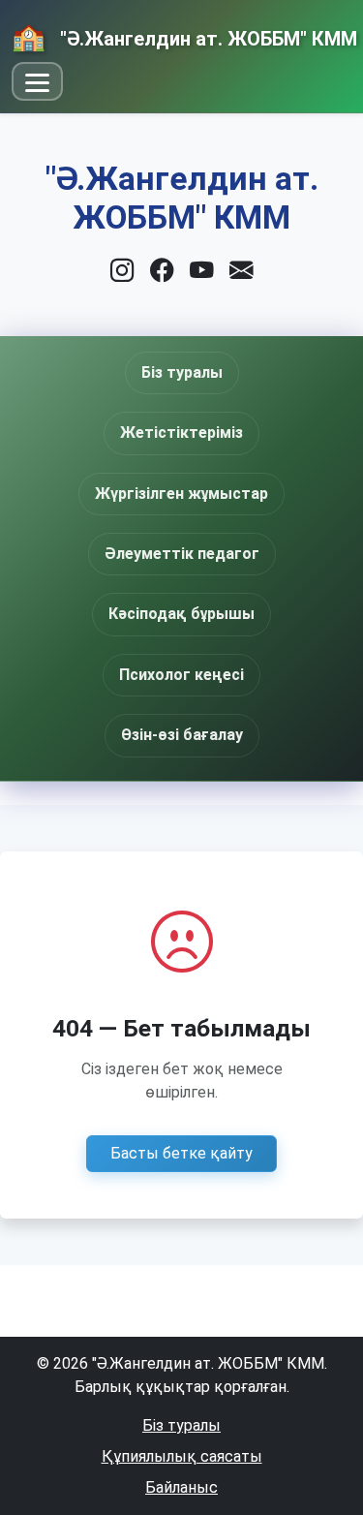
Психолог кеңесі (181, 674)
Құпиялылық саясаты (182, 1456)
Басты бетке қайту (181, 1153)
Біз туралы (181, 1425)
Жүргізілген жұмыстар (181, 493)
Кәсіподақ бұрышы (181, 613)
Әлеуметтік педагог (182, 553)
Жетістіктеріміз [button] (181, 432)
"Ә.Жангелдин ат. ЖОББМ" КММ (206, 38)
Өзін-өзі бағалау (182, 735)
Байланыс (181, 1487)
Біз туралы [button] (182, 372)
